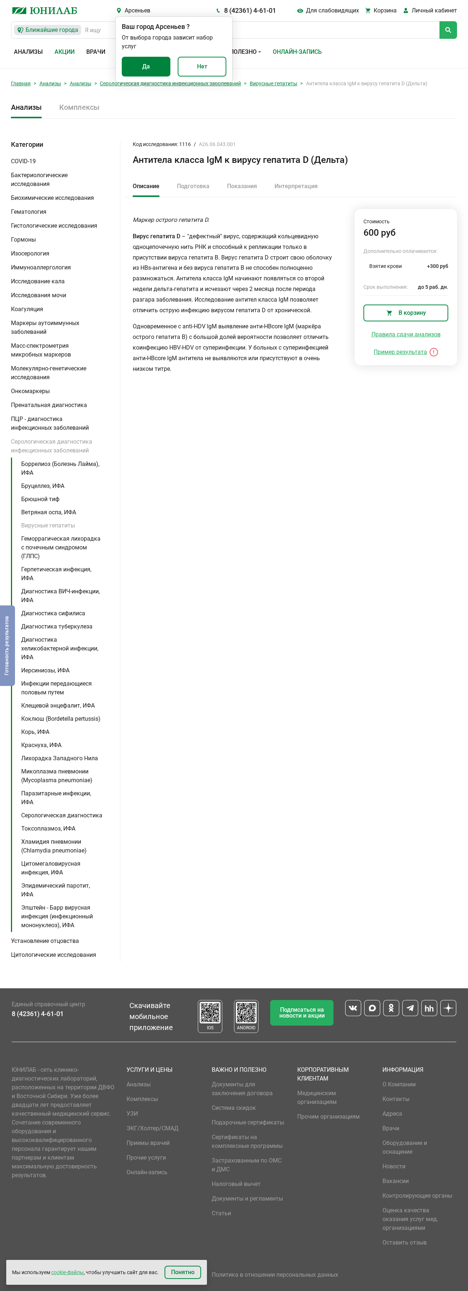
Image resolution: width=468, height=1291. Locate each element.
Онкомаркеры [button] (30, 391)
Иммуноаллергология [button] (41, 267)
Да (146, 66)
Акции (64, 51)
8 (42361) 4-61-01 (250, 10)
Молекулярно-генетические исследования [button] (48, 373)
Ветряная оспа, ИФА (48, 512)
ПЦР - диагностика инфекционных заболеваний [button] (50, 423)
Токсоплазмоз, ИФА (48, 828)
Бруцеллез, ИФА (42, 485)
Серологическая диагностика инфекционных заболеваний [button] (51, 446)
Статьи (221, 1213)
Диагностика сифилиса (53, 613)
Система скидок (234, 1107)
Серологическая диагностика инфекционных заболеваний (170, 83)
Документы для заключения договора (242, 1089)
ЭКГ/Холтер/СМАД (152, 1128)
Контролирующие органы (417, 1195)
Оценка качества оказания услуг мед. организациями (410, 1219)
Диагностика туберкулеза (57, 626)
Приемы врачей (148, 1142)
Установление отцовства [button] (45, 940)
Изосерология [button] (30, 253)
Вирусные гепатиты (273, 83)
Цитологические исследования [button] (53, 954)
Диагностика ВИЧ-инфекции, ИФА (60, 596)
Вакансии (395, 1181)
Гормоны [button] (23, 239)
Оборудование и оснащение (404, 1147)
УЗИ (132, 1113)
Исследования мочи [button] (38, 295)
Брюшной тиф (40, 499)
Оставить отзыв (404, 1242)
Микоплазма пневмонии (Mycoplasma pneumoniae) (57, 776)
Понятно (183, 1272)
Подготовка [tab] (193, 186)
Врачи (95, 51)
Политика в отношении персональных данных (275, 1274)
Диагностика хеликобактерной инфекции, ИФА (59, 648)
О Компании (399, 1084)
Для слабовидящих (332, 10)
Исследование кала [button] (38, 281)
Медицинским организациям (317, 1097)
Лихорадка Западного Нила (59, 758)
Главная (21, 83)
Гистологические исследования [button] (54, 225)
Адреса (392, 1113)
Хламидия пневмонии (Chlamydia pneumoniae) (54, 846)
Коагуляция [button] (27, 309)
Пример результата (400, 351)
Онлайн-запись (297, 51)
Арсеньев (137, 10)
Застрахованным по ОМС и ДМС (247, 1165)
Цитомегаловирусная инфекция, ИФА (50, 868)
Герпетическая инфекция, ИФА (56, 574)
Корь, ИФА (35, 731)
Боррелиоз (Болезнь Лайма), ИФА (60, 468)
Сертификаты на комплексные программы (247, 1141)
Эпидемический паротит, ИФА (55, 890)
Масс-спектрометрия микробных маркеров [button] (41, 350)
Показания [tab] (242, 186)
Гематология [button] (28, 211)
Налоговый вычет (236, 1183)
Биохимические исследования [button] (52, 197)
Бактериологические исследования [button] (39, 179)
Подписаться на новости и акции (302, 1012)
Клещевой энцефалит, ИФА (58, 705)
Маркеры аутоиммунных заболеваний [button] (45, 327)
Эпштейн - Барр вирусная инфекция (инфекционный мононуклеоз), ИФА (57, 916)
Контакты (396, 1099)
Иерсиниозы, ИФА (45, 670)
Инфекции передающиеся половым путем (56, 688)
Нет (202, 66)
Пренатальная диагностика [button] (49, 405)
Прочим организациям (328, 1116)
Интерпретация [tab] (296, 186)
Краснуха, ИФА (41, 745)
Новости (393, 1166)
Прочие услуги (146, 1157)
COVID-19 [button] (23, 161)
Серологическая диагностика (61, 815)
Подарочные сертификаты (248, 1122)
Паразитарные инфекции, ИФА (56, 798)
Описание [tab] (146, 186)
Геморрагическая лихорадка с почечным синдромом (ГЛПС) (61, 547)
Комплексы (79, 107)
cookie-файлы (67, 1272)
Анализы (28, 51)
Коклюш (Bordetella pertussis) (61, 718)
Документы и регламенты (247, 1198)
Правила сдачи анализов (406, 334)
